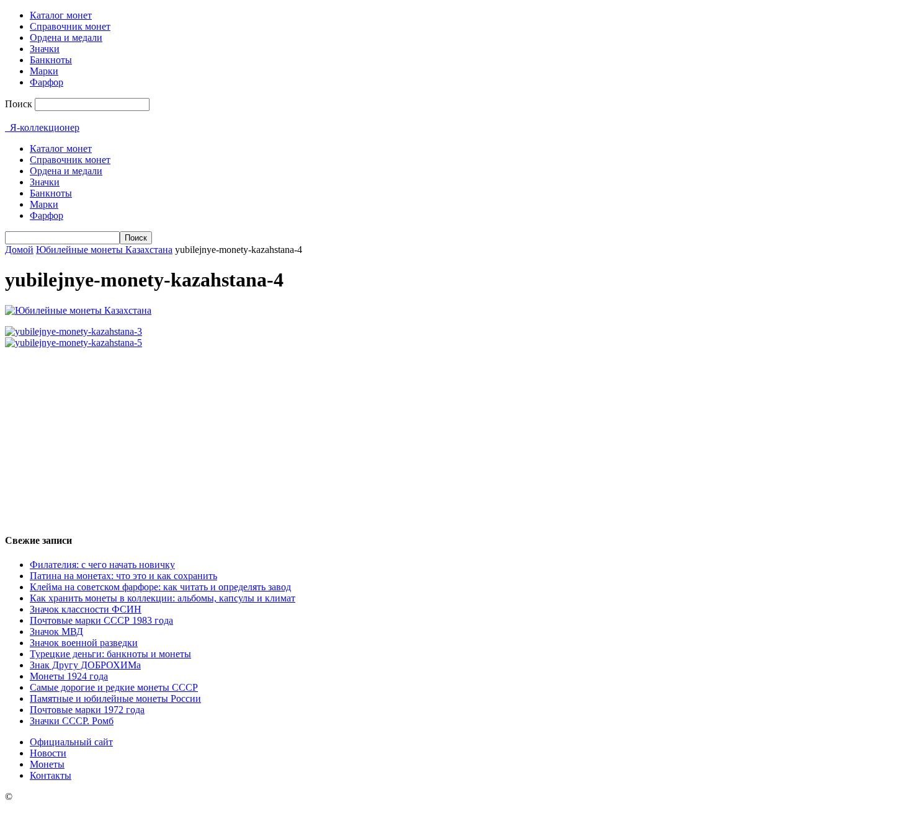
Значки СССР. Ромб (72, 721)
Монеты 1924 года (69, 676)
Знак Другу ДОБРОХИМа (85, 665)
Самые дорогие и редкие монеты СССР (114, 687)
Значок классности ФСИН (85, 609)
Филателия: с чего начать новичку (102, 564)
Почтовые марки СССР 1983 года (101, 620)
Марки (44, 71)
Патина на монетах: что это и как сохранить (123, 575)
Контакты (50, 775)
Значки (45, 48)
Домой (19, 249)
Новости (48, 753)
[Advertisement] (456, 435)
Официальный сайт (71, 742)
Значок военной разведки (84, 642)
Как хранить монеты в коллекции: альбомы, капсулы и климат (162, 598)
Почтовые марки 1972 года (87, 709)
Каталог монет (61, 15)
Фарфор (46, 82)
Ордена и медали (66, 37)
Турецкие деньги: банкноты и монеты (110, 654)
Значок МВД (56, 631)
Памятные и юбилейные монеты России (115, 698)
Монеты (47, 764)
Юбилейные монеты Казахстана (104, 249)
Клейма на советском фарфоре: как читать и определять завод (160, 587)
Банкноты (51, 60)
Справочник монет (70, 26)
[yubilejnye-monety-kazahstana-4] (78, 310)
